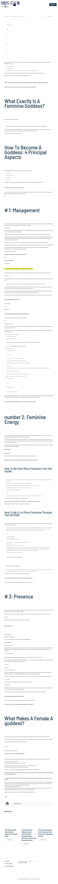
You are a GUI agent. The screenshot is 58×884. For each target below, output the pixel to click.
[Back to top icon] (51, 881)
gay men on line (37, 397)
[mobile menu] (45, 4)
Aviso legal (7, 861)
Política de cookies (8, 863)
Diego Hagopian (14, 16)
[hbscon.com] (10, 4)
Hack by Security (24, 879)
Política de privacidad (9, 866)
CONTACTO (53, 4)
